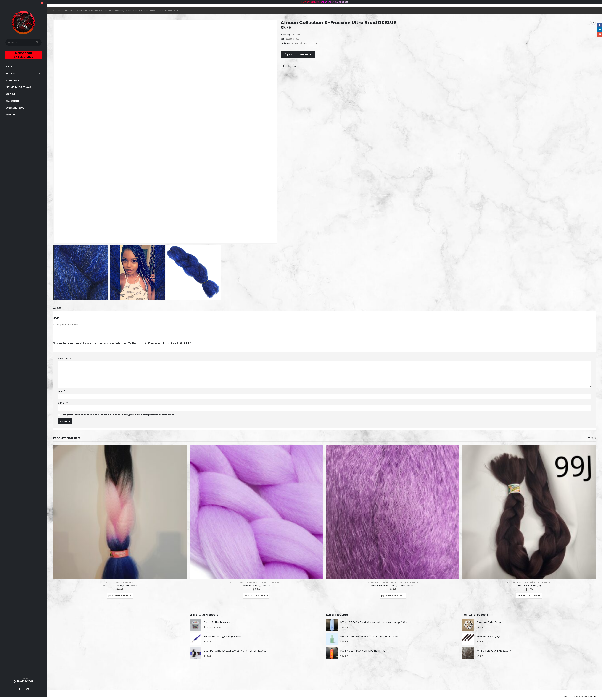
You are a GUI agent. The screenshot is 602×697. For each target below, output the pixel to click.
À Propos (10, 73)
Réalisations (12, 101)
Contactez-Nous (14, 108)
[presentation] (54, 131)
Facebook (283, 66)
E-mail (63, 402)
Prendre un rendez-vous (18, 87)
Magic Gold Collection (544, 582)
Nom (61, 391)
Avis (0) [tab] (57, 307)
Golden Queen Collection (135, 582)
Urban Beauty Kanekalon (271, 582)
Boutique (10, 94)
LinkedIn (288, 66)
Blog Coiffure (13, 80)
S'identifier (11, 114)
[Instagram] (27, 689)
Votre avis (64, 358)
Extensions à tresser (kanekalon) (305, 43)
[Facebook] (19, 689)
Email (294, 66)
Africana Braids (377, 582)
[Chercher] (37, 42)
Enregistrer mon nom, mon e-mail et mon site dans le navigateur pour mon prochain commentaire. (118, 414)
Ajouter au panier (300, 54)
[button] (589, 438)
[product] (120, 512)
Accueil (9, 66)
